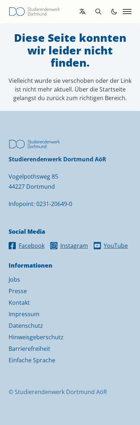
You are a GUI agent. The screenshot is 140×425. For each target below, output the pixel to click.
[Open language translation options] (82, 11)
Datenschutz (26, 326)
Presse (18, 291)
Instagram (74, 246)
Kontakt (19, 303)
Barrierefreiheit (29, 349)
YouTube (116, 246)
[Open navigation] (127, 11)
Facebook (32, 246)
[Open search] (98, 11)
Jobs (14, 279)
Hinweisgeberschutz (36, 337)
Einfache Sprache (32, 360)
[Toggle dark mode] (114, 11)
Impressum (24, 314)
